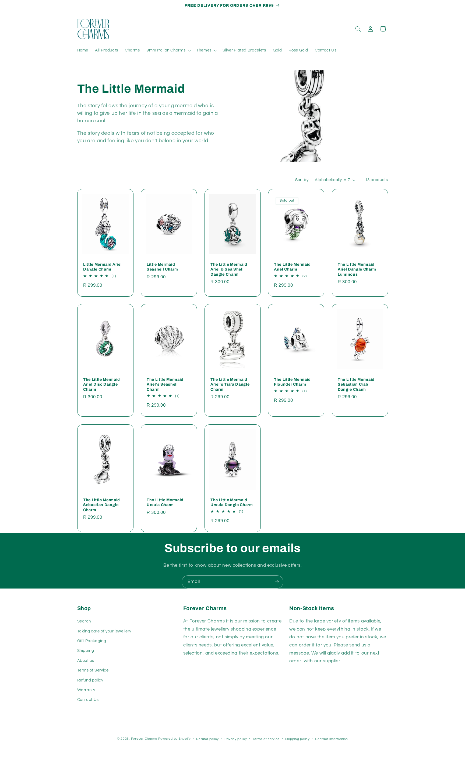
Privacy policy (235, 739)
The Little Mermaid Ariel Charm (292, 266)
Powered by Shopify (174, 738)
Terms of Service (93, 670)
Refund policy (90, 680)
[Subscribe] (277, 582)
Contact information (331, 739)
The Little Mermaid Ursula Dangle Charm (231, 502)
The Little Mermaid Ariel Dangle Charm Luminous (357, 269)
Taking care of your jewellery (104, 631)
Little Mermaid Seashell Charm (162, 266)
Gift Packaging (91, 641)
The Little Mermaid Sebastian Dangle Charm (101, 504)
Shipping (85, 651)
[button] (168, 50)
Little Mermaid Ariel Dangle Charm (102, 266)
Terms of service (266, 739)
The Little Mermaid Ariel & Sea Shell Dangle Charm (228, 269)
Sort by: (302, 180)
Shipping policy (297, 739)
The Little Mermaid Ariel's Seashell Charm (165, 384)
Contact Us (88, 700)
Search (84, 621)
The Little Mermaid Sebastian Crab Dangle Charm (356, 384)
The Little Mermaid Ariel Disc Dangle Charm (101, 384)
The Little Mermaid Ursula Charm (165, 502)
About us (85, 661)
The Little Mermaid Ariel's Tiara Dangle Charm (229, 384)
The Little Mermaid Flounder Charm (292, 381)
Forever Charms (144, 738)
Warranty (86, 690)
